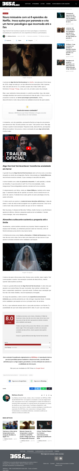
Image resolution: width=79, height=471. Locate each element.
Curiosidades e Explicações (61, 3)
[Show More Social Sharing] (36, 40)
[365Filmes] (11, 3)
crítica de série (23, 375)
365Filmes (34, 357)
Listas (43, 3)
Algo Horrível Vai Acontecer (10, 375)
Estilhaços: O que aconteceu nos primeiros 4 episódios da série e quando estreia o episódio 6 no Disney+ (71, 49)
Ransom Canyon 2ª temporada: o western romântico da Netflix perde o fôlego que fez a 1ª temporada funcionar (27, 435)
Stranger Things (14, 89)
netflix (30, 375)
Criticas (28, 3)
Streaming (35, 3)
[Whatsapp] (56, 458)
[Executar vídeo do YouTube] (29, 148)
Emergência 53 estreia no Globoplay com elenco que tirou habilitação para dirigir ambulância (71, 65)
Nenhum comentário (33, 36)
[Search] (76, 4)
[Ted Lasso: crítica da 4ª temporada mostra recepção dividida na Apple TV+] (10, 425)
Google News (40, 368)
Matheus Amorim (12, 36)
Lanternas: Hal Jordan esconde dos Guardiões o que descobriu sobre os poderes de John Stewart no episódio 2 (71, 33)
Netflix (32, 82)
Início (12, 9)
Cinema (48, 3)
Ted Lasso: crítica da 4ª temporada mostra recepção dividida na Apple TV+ (10, 434)
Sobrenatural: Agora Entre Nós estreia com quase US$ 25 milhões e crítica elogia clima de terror (71, 17)
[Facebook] (61, 458)
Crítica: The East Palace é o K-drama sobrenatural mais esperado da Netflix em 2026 (44, 435)
